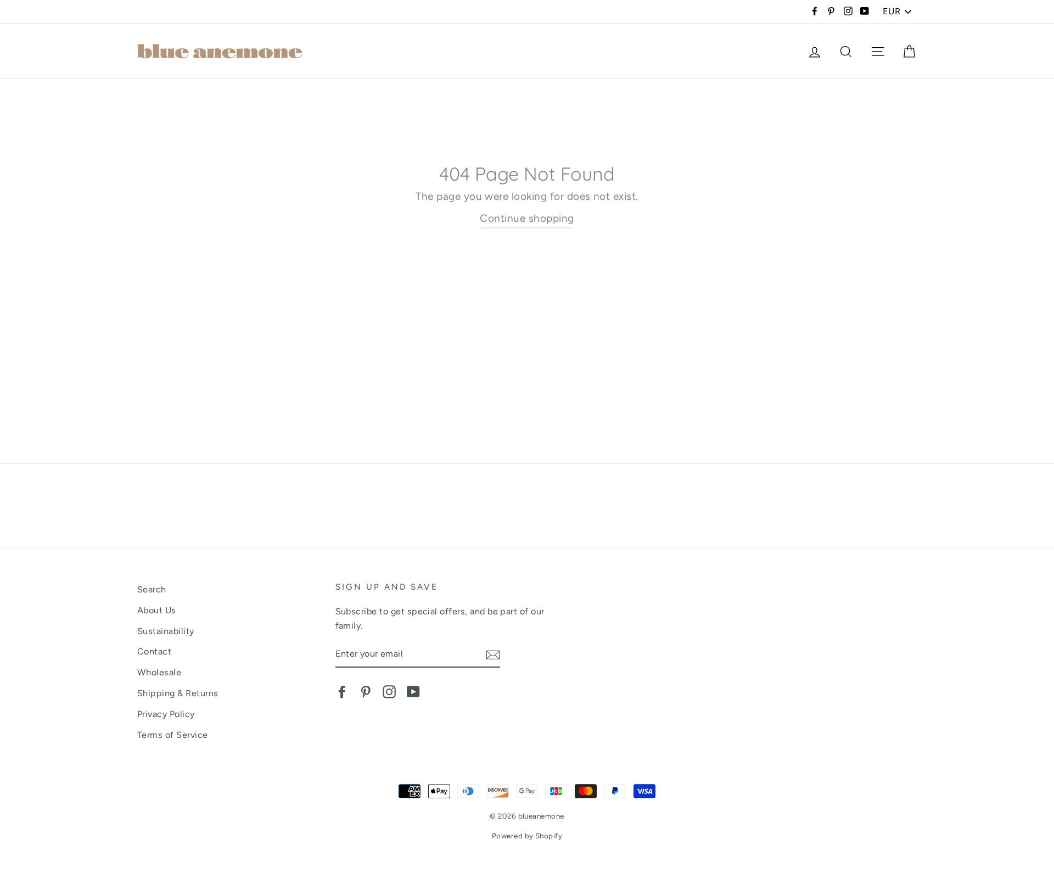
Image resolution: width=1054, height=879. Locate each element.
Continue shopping (527, 218)
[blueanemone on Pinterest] (365, 691)
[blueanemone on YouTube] (413, 691)
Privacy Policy (166, 714)
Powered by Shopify (527, 835)
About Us (156, 610)
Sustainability (165, 631)
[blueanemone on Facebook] (342, 691)
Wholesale (159, 672)
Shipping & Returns (177, 693)
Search (151, 589)
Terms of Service (172, 735)
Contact (154, 651)
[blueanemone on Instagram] (389, 691)
